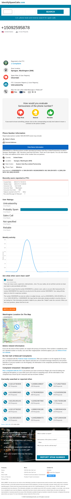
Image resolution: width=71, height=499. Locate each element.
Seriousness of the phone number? (47, 439)
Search (50, 12)
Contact (49, 470)
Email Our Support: (54, 472)
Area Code (4, 474)
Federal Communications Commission (34, 474)
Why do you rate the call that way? (47, 445)
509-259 (8, 424)
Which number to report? (44, 433)
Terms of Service (6, 477)
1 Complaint (16, 64)
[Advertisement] (35, 47)
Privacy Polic (4, 479)
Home (3, 424)
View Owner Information (35, 147)
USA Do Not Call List (30, 470)
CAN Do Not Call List (30, 472)
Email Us (51, 475)
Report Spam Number (52, 457)
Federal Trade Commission (31, 477)
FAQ (2, 472)
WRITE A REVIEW (9, 309)
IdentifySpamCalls (13, 2)
